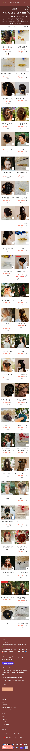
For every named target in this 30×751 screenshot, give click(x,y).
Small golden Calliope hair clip (8, 99)
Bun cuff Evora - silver (22, 573)
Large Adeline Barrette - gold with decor (7, 325)
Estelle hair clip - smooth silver (22, 522)
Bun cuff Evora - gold (7, 497)
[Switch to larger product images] (25, 26)
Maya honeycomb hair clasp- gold (8, 400)
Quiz (3, 702)
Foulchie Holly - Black (22, 350)
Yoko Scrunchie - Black (7, 623)
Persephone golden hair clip (7, 74)
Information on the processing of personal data (13, 680)
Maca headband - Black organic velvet (8, 300)
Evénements (4, 704)
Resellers (4, 699)
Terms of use (5, 727)
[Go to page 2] (18, 632)
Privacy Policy (5, 719)
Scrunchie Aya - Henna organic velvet (22, 548)
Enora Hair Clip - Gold (22, 247)
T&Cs (3, 717)
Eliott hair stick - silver (7, 124)
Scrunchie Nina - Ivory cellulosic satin (7, 248)
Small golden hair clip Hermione (22, 198)
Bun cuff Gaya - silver (8, 173)
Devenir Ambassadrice (7, 710)
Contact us (4, 697)
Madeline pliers (8, 222)
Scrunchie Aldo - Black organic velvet (8, 449)
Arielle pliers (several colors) (7, 47)
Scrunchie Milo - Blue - (22, 497)
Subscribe (7, 689)
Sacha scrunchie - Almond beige (7, 474)
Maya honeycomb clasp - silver (22, 223)
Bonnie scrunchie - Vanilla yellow (8, 522)
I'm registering (15, 745)
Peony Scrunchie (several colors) (22, 272)
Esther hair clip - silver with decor (22, 623)
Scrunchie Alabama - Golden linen (7, 350)
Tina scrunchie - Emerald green (22, 425)
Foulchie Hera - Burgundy (22, 598)
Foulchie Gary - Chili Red (22, 300)
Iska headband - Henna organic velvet (8, 548)
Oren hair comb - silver (22, 124)
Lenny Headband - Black (22, 148)
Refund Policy (5, 722)
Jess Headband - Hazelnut (22, 400)
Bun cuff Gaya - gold (22, 98)
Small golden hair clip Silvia (22, 74)
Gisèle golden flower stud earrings (22, 48)
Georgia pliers (7, 271)
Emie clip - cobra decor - (7, 425)
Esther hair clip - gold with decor (22, 173)
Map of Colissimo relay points (9, 707)
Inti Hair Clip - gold (7, 597)
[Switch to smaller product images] (27, 26)
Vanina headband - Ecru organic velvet (7, 573)
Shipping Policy (5, 724)
